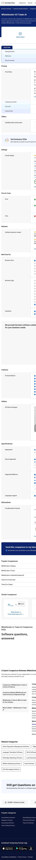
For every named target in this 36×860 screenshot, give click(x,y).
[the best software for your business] (8, 3)
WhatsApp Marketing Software (12, 758)
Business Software (6, 8)
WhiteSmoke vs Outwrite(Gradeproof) (15, 613)
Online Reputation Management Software (16, 746)
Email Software (29, 763)
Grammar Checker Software (20, 8)
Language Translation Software (13, 752)
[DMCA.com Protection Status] (31, 850)
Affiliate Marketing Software (12, 763)
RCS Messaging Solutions (11, 769)
